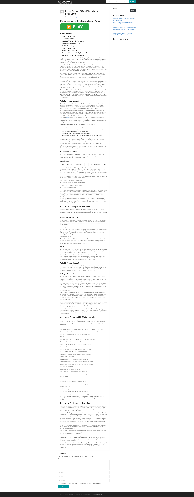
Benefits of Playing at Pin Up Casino (73, 41)
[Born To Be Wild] (65, 2)
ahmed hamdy (73, 17)
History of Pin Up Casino (69, 50)
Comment (60, 458)
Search (132, 1)
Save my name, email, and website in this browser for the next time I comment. (81, 483)
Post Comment (63, 486)
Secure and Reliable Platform (71, 43)
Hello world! (131, 42)
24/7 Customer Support (69, 46)
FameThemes (99, 494)
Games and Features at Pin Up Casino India (75, 53)
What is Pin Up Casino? (69, 36)
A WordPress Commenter (121, 42)
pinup (67, 117)
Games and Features (68, 39)
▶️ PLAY (75, 27)
